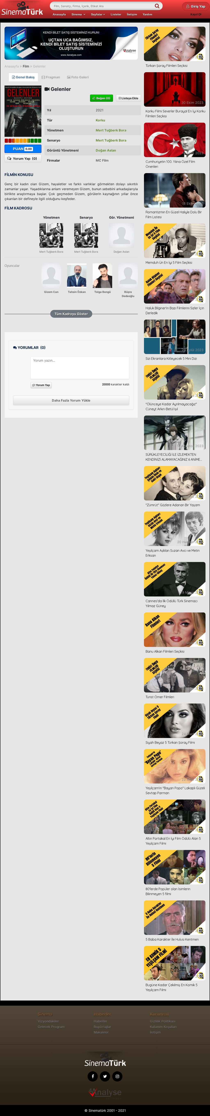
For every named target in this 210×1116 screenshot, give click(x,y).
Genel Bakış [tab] (25, 77)
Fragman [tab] (52, 77)
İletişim (132, 14)
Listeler (116, 14)
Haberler (100, 1021)
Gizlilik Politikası (162, 1021)
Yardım (147, 14)
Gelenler (39, 66)
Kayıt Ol (196, 14)
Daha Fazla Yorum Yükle (71, 400)
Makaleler (101, 1032)
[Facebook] (93, 1076)
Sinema (77, 14)
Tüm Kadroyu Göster (71, 314)
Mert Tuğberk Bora (111, 130)
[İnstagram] (117, 1076)
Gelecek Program (51, 1027)
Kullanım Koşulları (163, 1027)
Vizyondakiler (48, 1021)
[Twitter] (105, 1076)
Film (26, 66)
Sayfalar (97, 14)
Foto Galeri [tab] (80, 77)
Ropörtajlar (102, 1027)
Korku (100, 120)
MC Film (102, 160)
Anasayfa (59, 14)
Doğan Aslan (106, 150)
